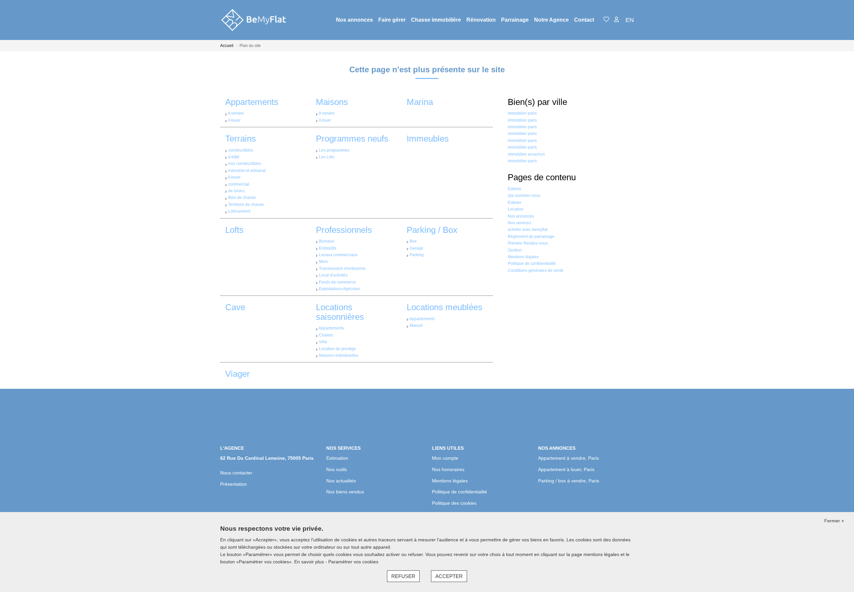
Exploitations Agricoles (339, 289)
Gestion (515, 250)
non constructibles (244, 163)
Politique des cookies (454, 503)
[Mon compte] (616, 19)
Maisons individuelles (338, 355)
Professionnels (344, 230)
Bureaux (326, 241)
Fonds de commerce (337, 282)
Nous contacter (236, 472)
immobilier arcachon (526, 154)
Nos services (519, 223)
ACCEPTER (449, 576)
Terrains (240, 139)
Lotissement (239, 211)
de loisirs (236, 191)
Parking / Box (432, 230)
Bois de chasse (242, 197)
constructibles (240, 150)
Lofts (234, 230)
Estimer (514, 189)
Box (413, 241)
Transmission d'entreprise (342, 268)
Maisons (332, 102)
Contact (584, 20)
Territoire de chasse (246, 204)
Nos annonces (354, 20)
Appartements (251, 102)
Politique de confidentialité (532, 263)
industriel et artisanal (247, 170)
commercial (238, 184)
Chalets (326, 335)
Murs (323, 261)
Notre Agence (551, 20)
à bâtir (234, 157)
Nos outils (336, 469)
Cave (235, 307)
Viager (237, 374)
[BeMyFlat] (253, 20)
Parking (417, 255)
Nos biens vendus (345, 491)
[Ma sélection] (606, 19)
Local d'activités (333, 275)
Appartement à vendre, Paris (568, 458)
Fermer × (834, 520)
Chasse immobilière (436, 20)
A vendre (236, 113)
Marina (420, 102)
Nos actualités (341, 480)
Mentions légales (523, 257)
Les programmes (334, 150)
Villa (323, 341)
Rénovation (481, 20)
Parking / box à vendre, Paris (568, 480)
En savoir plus (309, 561)
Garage (416, 248)
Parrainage (515, 20)
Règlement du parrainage (531, 236)
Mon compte (445, 458)
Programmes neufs (352, 139)
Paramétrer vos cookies (353, 561)
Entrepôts (327, 248)
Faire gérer (392, 20)
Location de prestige (337, 348)
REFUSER (403, 576)
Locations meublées (444, 307)
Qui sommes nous (524, 195)
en (629, 20)
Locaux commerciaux (338, 255)
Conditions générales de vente (535, 270)
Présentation (233, 484)
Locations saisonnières (340, 312)
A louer (234, 120)
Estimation (337, 458)
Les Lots (326, 157)
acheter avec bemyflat (527, 229)
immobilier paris (522, 113)
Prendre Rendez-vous (528, 243)
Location (515, 209)
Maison (416, 325)
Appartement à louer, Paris (566, 469)
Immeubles (428, 139)
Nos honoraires (448, 469)
